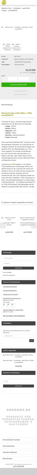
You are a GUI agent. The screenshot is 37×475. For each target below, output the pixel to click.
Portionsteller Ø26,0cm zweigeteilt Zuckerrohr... (27, 224)
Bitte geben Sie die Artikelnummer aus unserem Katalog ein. (16, 331)
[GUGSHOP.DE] (3, 2)
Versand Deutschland (10, 286)
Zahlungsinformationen (10, 294)
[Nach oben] (32, 472)
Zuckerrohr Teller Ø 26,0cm (9, 224)
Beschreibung (6, 105)
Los (31, 340)
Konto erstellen (7, 272)
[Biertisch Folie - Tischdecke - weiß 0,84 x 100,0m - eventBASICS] (18, 28)
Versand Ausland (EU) (10, 290)
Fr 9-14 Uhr (6, 302)
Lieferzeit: (4, 59)
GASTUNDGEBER (18, 466)
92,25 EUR (18, 366)
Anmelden (18, 268)
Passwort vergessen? (9, 275)
